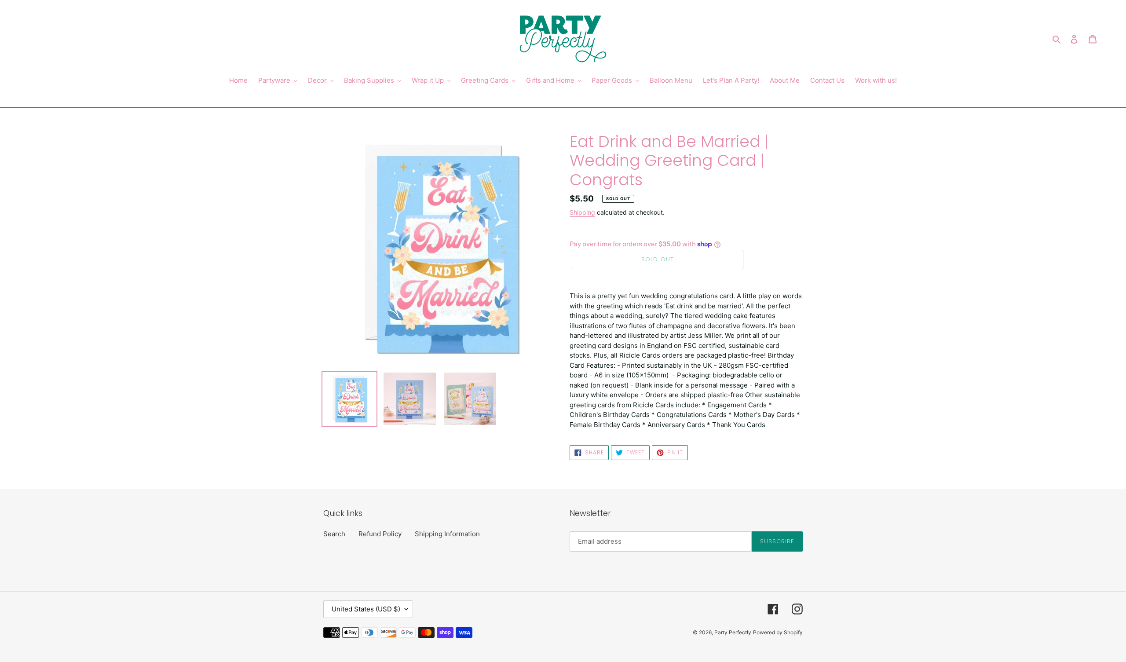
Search (334, 534)
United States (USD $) (366, 609)
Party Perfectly (732, 632)
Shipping (582, 212)
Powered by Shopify (778, 632)
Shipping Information (447, 534)
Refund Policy (380, 534)
